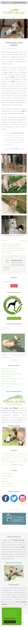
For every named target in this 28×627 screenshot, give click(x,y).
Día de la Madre (11, 248)
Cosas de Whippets (14, 244)
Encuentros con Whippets (12, 457)
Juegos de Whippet (23, 460)
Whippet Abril (14, 360)
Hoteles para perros (15, 460)
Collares (22, 453)
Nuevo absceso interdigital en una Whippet (13, 378)
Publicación (4, 478)
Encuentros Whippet (6, 458)
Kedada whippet (13, 462)
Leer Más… (7, 269)
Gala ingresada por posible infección (11, 373)
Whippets (21, 465)
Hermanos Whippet (8, 460)
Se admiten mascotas (7, 483)
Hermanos (3, 460)
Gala (12, 458)
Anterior (4, 240)
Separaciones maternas (19, 250)
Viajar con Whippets (7, 486)
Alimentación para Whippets (9, 381)
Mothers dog (9, 250)
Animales (11, 453)
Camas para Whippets (17, 453)
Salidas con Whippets (20, 462)
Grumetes (15, 458)
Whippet (9, 252)
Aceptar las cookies (9, 621)
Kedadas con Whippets (5, 462)
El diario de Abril (14, 509)
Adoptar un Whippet (5, 453)
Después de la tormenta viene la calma (11, 383)
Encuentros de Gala (23, 456)
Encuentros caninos (19, 455)
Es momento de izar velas (8, 371)
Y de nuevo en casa (6, 386)
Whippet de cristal (6, 376)
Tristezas (3, 252)
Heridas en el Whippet (22, 458)
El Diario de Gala (14, 11)
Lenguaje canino (21, 248)
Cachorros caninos (15, 246)
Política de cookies (9, 618)
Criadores (4, 248)
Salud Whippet (5, 481)
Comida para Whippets (12, 455)
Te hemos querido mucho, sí (9, 368)
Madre (3, 250)
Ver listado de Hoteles (14, 318)
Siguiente (23, 240)
